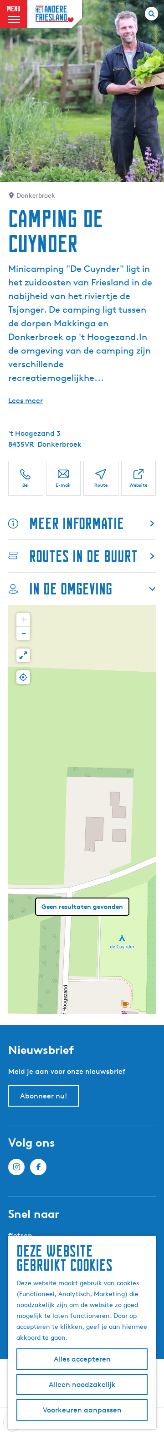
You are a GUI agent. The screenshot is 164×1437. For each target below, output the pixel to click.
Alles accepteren (82, 1359)
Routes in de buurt (83, 556)
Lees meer (25, 400)
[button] (23, 620)
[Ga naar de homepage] (54, 14)
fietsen (20, 1235)
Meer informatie (76, 523)
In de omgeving (70, 589)
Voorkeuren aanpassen (82, 1410)
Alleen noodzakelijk (82, 1384)
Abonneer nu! (43, 1096)
